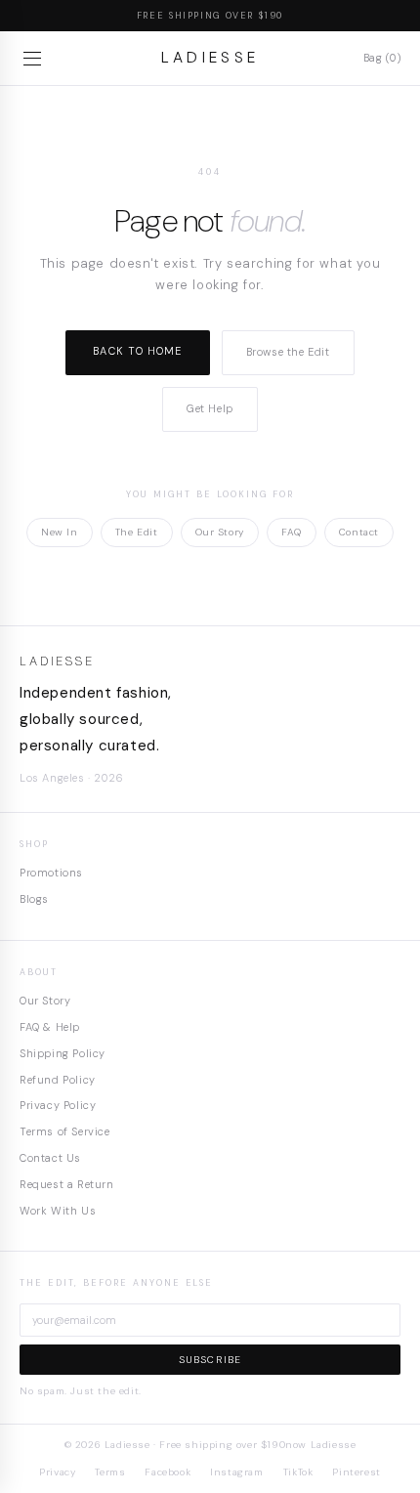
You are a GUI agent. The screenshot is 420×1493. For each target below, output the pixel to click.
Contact (359, 532)
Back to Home (137, 351)
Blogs (34, 899)
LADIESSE (210, 57)
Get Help (210, 408)
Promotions (51, 872)
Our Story (219, 532)
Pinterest (356, 1472)
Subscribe (210, 1359)
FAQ (291, 532)
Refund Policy (58, 1080)
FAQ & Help (50, 1027)
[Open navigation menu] (35, 58)
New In (59, 532)
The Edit (136, 532)
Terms (110, 1472)
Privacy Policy (58, 1105)
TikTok (298, 1472)
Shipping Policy (62, 1053)
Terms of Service (65, 1131)
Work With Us (58, 1210)
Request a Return (67, 1184)
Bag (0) (381, 57)
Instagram (236, 1472)
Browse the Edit (288, 352)
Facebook (167, 1472)
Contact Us (50, 1158)
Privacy (57, 1472)
